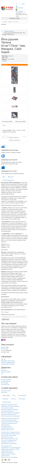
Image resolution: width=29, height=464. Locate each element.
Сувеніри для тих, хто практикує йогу (11, 447)
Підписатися (5, 319)
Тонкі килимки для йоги (7, 408)
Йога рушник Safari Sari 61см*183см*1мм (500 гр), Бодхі (21, 121)
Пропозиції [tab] (5, 399)
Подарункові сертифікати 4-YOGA (10, 449)
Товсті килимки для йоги (7, 411)
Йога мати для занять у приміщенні (10, 416)
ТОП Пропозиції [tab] (6, 402)
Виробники (4, 370)
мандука (6, 312)
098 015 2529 (19, 8)
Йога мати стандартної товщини (9, 409)
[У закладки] (23, 136)
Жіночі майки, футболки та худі (9, 438)
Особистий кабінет (6, 379)
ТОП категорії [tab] (6, 395)
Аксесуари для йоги (6, 426)
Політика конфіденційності (8, 362)
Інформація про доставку (8, 360)
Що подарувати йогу (6, 446)
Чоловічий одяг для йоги (7, 428)
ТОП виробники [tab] (22, 395)
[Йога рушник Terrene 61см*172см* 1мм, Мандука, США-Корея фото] (14, 75)
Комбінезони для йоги (7, 437)
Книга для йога (5, 455)
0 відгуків (4, 61)
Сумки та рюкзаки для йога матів (10, 421)
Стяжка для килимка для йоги (9, 423)
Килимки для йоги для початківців (10, 406)
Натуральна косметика (7, 452)
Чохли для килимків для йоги (8, 420)
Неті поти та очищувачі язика (9, 440)
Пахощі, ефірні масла (7, 450)
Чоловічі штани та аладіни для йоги (10, 432)
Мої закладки (4, 383)
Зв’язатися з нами (6, 390)
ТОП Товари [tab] (22, 399)
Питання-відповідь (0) (8, 180)
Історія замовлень (6, 381)
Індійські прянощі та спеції (8, 454)
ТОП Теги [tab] (13, 399)
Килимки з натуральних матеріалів (10, 412)
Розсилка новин (5, 384)
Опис (3, 177)
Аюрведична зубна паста (7, 442)
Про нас (3, 359)
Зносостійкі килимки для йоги (9, 414)
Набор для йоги (5, 425)
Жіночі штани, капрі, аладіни (8, 435)
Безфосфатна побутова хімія (9, 443)
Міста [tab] (13, 395)
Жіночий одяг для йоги (7, 429)
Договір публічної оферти (8, 364)
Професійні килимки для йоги (9, 404)
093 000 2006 (19, 11)
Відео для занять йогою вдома (9, 457)
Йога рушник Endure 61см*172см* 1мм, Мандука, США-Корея (8, 121)
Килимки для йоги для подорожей (10, 418)
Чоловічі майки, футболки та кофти (10, 433)
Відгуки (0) (10, 177)
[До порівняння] (25, 136)
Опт (2, 373)
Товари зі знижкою (6, 372)
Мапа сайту (4, 392)
